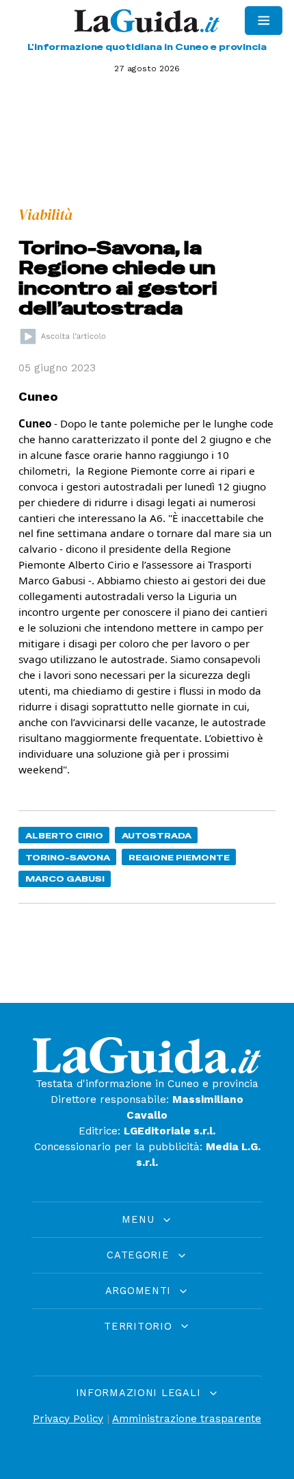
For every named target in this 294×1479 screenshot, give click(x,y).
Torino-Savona (67, 857)
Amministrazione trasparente (186, 1419)
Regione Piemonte (179, 857)
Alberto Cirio (64, 835)
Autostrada (156, 835)
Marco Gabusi (65, 878)
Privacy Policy (68, 1419)
